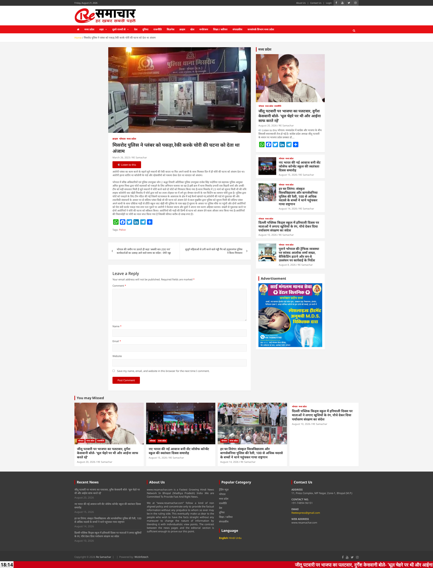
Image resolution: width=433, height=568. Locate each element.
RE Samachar (139, 157)
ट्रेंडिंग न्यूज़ (224, 489)
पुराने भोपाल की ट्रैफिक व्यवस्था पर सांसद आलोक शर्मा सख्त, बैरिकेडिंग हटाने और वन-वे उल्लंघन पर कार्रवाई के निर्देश (299, 254)
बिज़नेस (170, 29)
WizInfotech (141, 557)
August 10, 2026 (267, 234)
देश (135, 29)
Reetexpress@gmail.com (305, 512)
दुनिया (145, 29)
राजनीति (157, 29)
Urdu (239, 538)
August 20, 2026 (267, 125)
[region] (290, 315)
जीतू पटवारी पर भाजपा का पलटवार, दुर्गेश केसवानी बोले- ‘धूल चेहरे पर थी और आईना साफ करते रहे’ (289, 115)
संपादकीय (237, 29)
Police (122, 229)
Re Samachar (103, 557)
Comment (119, 285)
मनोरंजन (203, 29)
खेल (192, 29)
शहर (101, 29)
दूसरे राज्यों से (119, 29)
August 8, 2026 (287, 264)
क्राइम (182, 29)
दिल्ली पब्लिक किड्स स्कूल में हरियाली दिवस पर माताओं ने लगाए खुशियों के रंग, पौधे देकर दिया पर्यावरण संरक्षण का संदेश (288, 226)
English (223, 538)
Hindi (232, 538)
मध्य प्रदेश (89, 29)
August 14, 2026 (288, 208)
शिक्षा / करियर (220, 29)
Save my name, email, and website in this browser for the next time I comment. (163, 371)
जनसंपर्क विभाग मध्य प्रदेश (260, 29)
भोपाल (122, 138)
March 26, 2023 (121, 157)
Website (117, 356)
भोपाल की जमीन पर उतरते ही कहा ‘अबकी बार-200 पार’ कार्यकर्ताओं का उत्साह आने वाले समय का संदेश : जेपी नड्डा (144, 251)
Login (329, 2)
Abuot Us (301, 2)
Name (116, 326)
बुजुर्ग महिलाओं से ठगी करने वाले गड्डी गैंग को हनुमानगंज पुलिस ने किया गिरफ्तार (213, 251)
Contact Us (315, 2)
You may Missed (90, 398)
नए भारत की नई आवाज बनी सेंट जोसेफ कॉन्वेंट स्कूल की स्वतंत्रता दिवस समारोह (300, 166)
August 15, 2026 (288, 174)
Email (116, 341)
